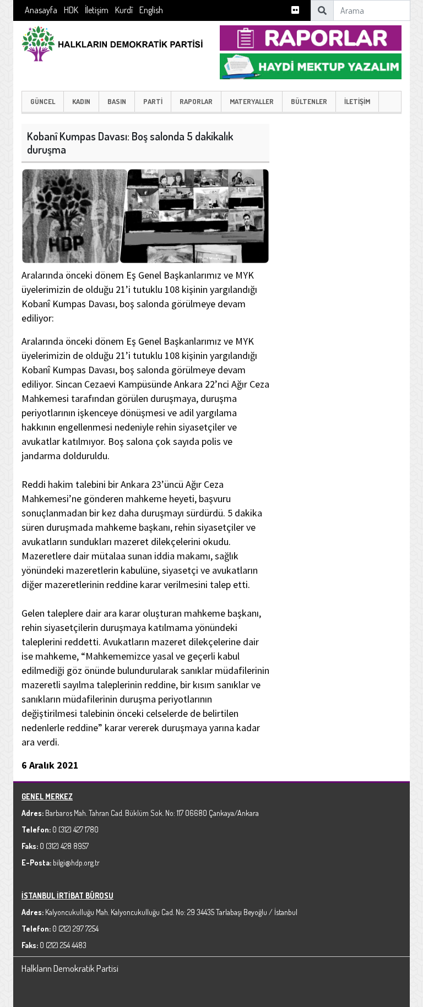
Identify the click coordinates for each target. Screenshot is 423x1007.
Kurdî (124, 9)
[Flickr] (295, 10)
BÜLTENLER (309, 101)
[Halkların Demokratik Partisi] (112, 42)
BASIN (116, 101)
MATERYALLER (252, 101)
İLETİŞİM (357, 101)
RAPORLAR (196, 101)
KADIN (81, 101)
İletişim (97, 9)
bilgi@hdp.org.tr (76, 862)
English (151, 9)
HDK (71, 9)
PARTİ (152, 101)
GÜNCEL (42, 101)
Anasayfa (41, 9)
